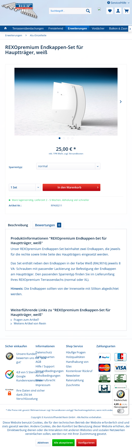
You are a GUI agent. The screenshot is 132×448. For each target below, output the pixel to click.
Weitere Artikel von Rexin (29, 323)
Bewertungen (47, 225)
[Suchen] (88, 10)
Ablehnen (43, 442)
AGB (38, 362)
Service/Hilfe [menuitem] (118, 2)
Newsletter (73, 375)
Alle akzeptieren (63, 442)
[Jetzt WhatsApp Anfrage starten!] (101, 10)
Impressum (43, 385)
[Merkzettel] (109, 10)
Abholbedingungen (48, 375)
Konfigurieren (86, 442)
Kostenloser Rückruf (79, 371)
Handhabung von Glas (77, 364)
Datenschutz (44, 352)
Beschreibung (18, 225)
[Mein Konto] (118, 10)
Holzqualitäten (75, 357)
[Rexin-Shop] (5, 28)
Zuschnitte (73, 385)
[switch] (120, 411)
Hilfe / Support (45, 366)
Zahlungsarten (45, 357)
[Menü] (126, 390)
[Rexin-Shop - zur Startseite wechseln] (20, 6)
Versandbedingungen (50, 371)
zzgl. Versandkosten (73, 153)
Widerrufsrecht (45, 380)
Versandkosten (58, 410)
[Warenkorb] (126, 10)
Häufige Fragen (76, 352)
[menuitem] (70, 7)
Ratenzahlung (75, 380)
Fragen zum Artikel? (26, 320)
